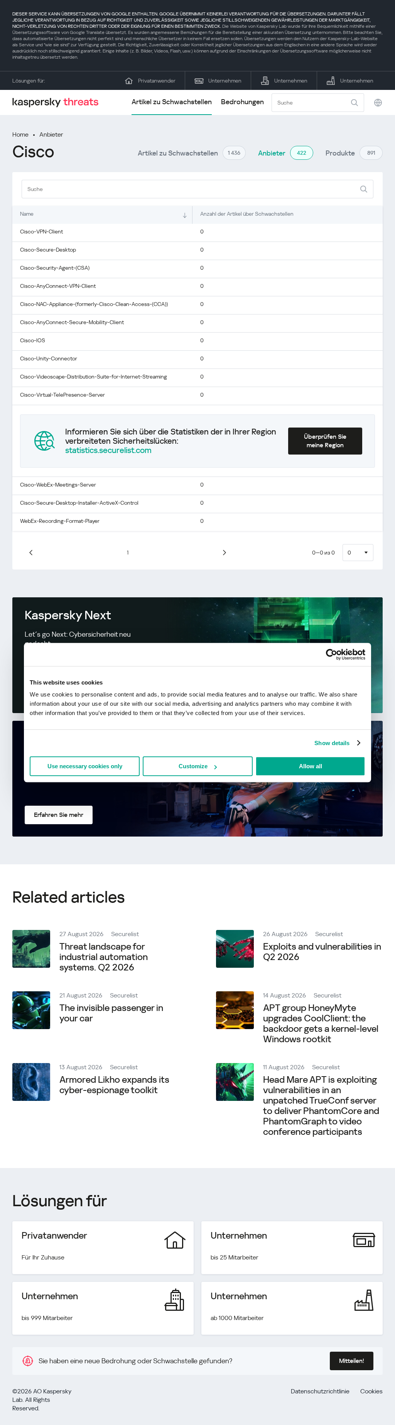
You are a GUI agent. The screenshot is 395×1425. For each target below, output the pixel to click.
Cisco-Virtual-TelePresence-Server (62, 395)
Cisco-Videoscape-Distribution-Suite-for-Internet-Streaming (93, 377)
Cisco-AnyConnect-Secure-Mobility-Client (72, 322)
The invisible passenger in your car (111, 1013)
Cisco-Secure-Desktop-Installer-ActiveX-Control (79, 503)
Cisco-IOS (32, 340)
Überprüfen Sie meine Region (325, 441)
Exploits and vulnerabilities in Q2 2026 (322, 951)
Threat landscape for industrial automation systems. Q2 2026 (103, 957)
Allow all (310, 766)
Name (27, 214)
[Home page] (58, 102)
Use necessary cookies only (84, 766)
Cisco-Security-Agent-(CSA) (54, 268)
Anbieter (51, 134)
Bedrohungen (242, 102)
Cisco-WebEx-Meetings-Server (58, 485)
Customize (193, 766)
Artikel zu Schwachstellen (172, 102)
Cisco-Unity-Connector (48, 358)
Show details (331, 743)
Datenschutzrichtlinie (320, 1391)
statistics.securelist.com (108, 450)
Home (20, 134)
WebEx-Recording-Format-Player (60, 521)
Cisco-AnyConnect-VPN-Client (58, 286)
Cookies (371, 1391)
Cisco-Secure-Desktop (48, 250)
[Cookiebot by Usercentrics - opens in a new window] (331, 654)
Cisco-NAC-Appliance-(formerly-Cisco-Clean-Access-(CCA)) (94, 304)
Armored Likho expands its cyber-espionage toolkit (114, 1084)
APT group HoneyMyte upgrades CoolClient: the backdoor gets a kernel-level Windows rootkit (320, 1023)
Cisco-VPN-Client (41, 231)
